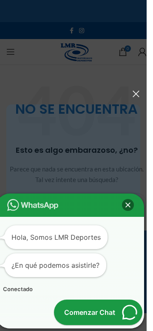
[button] (128, 205)
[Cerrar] (136, 93)
